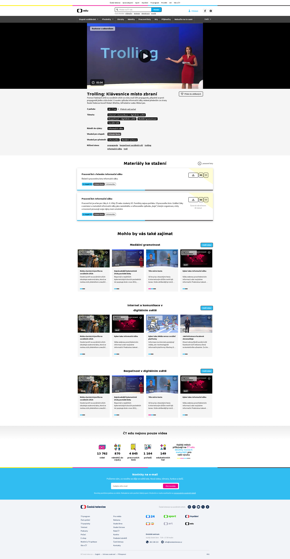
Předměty (106, 19)
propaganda (112, 145)
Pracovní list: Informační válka (97, 198)
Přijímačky (166, 19)
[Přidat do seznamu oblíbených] (206, 175)
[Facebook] (205, 11)
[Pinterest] (210, 11)
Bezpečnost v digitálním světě (121, 119)
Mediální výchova (129, 140)
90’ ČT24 (112, 109)
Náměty (131, 19)
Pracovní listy (145, 19)
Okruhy (120, 19)
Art (170, 3)
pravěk (153, 13)
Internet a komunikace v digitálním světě (126, 115)
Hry (156, 19)
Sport (137, 3)
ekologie (137, 13)
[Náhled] (201, 175)
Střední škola (114, 134)
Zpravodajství (128, 3)
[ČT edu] (82, 11)
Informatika (113, 140)
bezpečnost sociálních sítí (131, 145)
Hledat (156, 10)
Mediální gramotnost (147, 119)
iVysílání (145, 3)
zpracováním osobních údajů (185, 493)
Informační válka (115, 128)
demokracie (145, 13)
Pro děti (164, 3)
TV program (154, 3)
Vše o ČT (177, 3)
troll (126, 148)
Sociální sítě (113, 122)
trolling (148, 145)
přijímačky (128, 13)
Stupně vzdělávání (87, 19)
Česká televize (115, 3)
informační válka (114, 148)
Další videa (207, 245)
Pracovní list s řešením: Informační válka (102, 174)
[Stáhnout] (193, 175)
